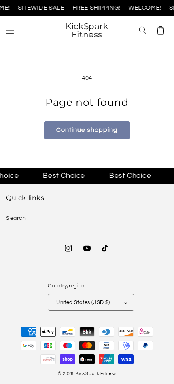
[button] (10, 30)
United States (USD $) (83, 302)
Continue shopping (87, 130)
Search (16, 218)
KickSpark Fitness (96, 373)
